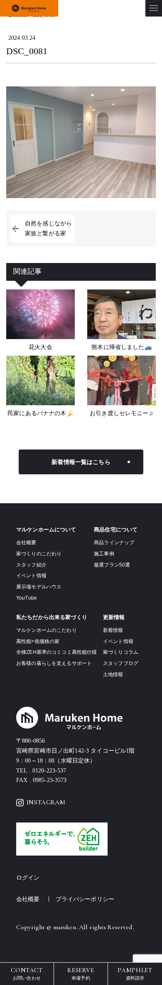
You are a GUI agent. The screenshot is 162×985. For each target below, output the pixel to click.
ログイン (28, 878)
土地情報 (113, 674)
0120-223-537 (49, 770)
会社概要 (26, 542)
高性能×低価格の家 (37, 641)
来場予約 (80, 973)
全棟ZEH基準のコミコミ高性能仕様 (56, 652)
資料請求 (135, 973)
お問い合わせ (26, 973)
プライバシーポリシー (85, 899)
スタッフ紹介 (31, 565)
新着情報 (113, 630)
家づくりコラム (120, 652)
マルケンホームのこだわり (46, 630)
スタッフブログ (120, 663)
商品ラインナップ (114, 542)
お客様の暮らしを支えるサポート (54, 663)
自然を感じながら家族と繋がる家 (48, 228)
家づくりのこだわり (38, 554)
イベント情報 (31, 576)
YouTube (26, 598)
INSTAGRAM (46, 802)
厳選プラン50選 (112, 565)
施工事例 (104, 554)
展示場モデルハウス (38, 587)
